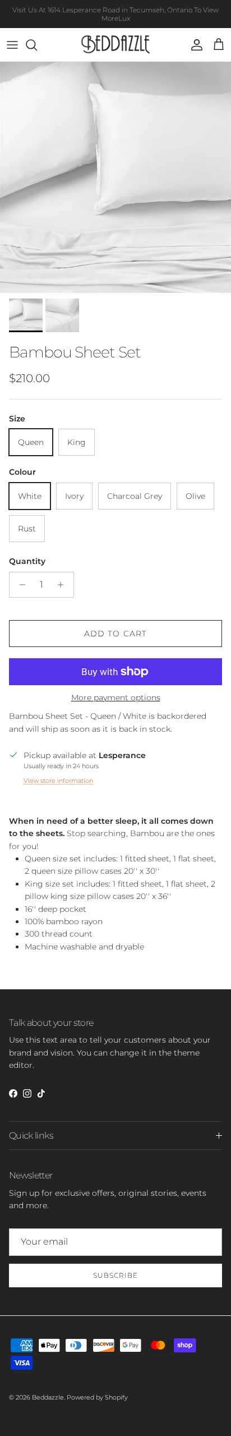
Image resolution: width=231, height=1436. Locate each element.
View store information (58, 780)
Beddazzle (48, 1397)
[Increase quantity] (63, 584)
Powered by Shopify (97, 1397)
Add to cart (115, 633)
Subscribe (115, 1275)
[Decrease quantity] (19, 584)
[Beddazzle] (116, 45)
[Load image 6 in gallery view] (115, 177)
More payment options (115, 698)
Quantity (27, 561)
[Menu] (12, 45)
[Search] (37, 45)
